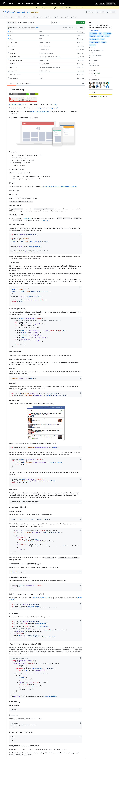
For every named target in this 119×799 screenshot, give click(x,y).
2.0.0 (40, 74)
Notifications (91, 12)
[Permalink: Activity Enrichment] (8, 511)
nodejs (107, 36)
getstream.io (28, 218)
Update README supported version (49, 67)
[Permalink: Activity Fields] (8, 262)
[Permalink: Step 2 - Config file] (8, 205)
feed (100, 33)
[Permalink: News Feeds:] (8, 383)
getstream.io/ (95, 30)
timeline (104, 42)
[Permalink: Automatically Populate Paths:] (8, 577)
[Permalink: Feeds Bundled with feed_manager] (8, 359)
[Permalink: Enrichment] (8, 613)
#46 (37, 27)
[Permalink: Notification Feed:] (8, 400)
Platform (11, 3)
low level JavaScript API (41, 598)
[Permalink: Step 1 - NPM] (8, 195)
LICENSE (12, 64)
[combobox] (64, 22)
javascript (92, 36)
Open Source (41, 3)
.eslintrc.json (13, 42)
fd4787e (65, 27)
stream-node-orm (22, 12)
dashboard (45, 220)
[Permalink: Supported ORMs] (8, 169)
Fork (101, 12)
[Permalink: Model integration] (8, 224)
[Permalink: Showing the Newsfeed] (8, 507)
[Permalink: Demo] (8, 183)
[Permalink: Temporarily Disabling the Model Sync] (8, 564)
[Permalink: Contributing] (8, 701)
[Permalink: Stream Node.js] (8, 89)
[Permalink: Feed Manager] (8, 351)
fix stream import (44, 35)
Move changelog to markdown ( (27, 27)
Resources (30, 3)
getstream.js (13, 71)
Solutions (20, 3)
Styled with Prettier (44, 42)
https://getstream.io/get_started (47, 108)
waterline (92, 45)
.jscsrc (12, 49)
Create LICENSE (44, 64)
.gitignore (13, 46)
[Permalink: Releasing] (8, 715)
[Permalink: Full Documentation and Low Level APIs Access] (8, 594)
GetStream (9, 12)
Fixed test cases (44, 49)
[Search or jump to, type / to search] (96, 3)
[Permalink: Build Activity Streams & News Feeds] (8, 118)
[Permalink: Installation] (8, 191)
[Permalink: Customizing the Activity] (8, 308)
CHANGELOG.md (15, 56)
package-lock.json (15, 74)
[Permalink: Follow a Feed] (8, 489)
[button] (80, 234)
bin (11, 32)
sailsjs (102, 39)
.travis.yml (13, 53)
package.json (14, 78)
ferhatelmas (13, 27)
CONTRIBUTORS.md (16, 60)
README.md (13, 67)
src (11, 35)
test (11, 39)
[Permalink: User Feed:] (8, 368)
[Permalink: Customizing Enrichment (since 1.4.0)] (8, 644)
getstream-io (107, 33)
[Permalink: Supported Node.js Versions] (8, 732)
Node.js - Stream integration (39, 111)
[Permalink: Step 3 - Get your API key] (8, 215)
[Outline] (83, 83)
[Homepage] (4, 3)
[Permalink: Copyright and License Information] (8, 746)
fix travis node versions (46, 53)
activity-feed (93, 33)
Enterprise (52, 3)
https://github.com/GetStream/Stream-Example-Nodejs (59, 186)
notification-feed (94, 39)
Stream (54, 104)
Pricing (61, 3)
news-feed (100, 36)
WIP (40, 32)
